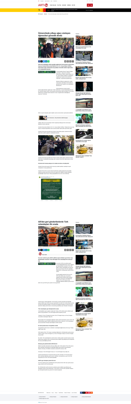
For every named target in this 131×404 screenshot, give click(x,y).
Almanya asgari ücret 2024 (44, 398)
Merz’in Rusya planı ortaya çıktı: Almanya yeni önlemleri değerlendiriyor (63, 10)
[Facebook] (39, 61)
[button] (68, 61)
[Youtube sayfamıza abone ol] (86, 393)
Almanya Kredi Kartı (64, 396)
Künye (53, 392)
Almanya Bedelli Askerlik (86, 396)
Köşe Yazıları (53, 5)
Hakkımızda (48, 392)
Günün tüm (89, 10)
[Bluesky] (44, 61)
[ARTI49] (43, 5)
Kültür (73, 5)
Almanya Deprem (74, 396)
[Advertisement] (65, 23)
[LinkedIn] (46, 61)
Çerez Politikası (74, 392)
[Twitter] (41, 61)
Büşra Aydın (44, 254)
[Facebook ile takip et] (81, 393)
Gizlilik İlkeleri (61, 392)
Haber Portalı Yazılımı (43, 402)
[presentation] (42, 10)
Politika (59, 5)
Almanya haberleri (42, 396)
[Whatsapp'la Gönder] (48, 61)
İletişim (56, 392)
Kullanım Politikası (67, 392)
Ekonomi (64, 5)
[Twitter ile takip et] (84, 393)
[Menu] (88, 5)
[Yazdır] (65, 61)
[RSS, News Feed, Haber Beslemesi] (91, 393)
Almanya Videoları (53, 396)
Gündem (69, 5)
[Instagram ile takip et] (89, 393)
